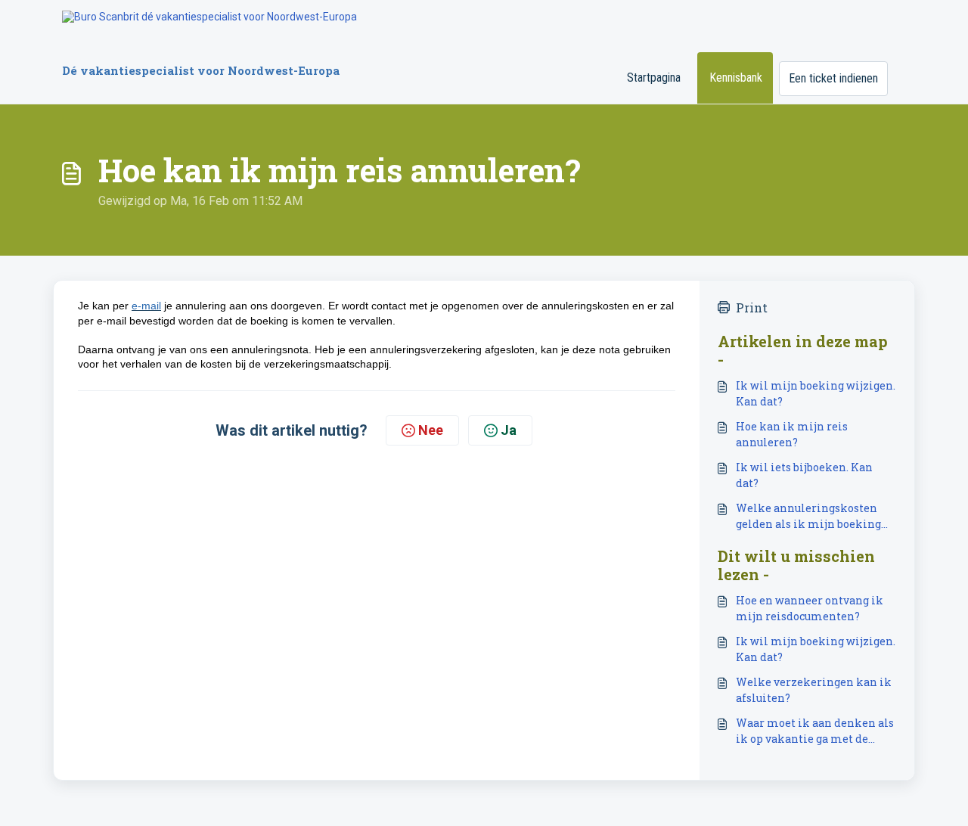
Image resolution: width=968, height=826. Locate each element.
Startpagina (654, 77)
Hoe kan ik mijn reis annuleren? (792, 434)
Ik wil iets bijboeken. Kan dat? (804, 475)
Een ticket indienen (833, 78)
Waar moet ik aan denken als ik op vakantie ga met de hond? (815, 731)
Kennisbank (735, 77)
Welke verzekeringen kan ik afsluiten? (814, 690)
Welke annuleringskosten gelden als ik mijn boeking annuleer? (808, 516)
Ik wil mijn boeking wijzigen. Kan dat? (815, 393)
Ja (509, 430)
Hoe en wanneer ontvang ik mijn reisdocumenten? (809, 608)
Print (752, 307)
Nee (430, 430)
